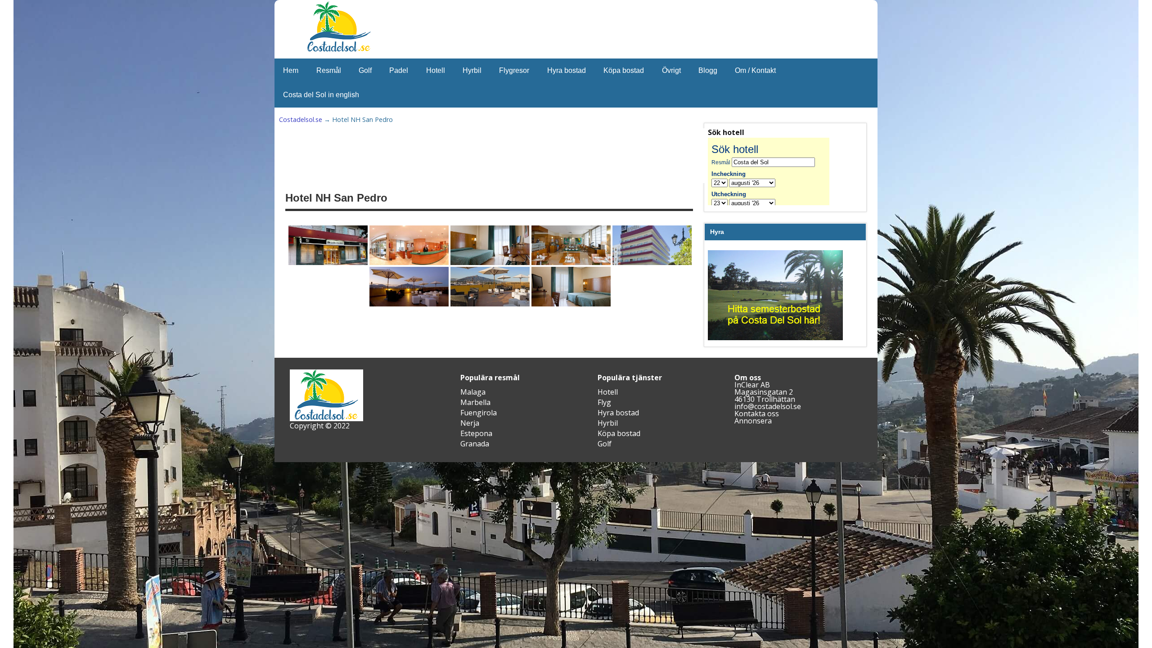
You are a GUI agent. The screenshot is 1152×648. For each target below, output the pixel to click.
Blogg (707, 70)
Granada (474, 444)
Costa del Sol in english (321, 95)
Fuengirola (478, 413)
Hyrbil (472, 70)
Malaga (473, 392)
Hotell (435, 70)
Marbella (475, 402)
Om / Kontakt (755, 70)
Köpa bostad (623, 70)
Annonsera (753, 421)
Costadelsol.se (300, 119)
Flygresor (514, 70)
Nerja (469, 423)
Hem (290, 70)
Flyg (604, 402)
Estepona (476, 433)
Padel (398, 70)
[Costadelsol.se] (339, 50)
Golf (365, 70)
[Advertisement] (506, 156)
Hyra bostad (566, 70)
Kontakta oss (756, 413)
